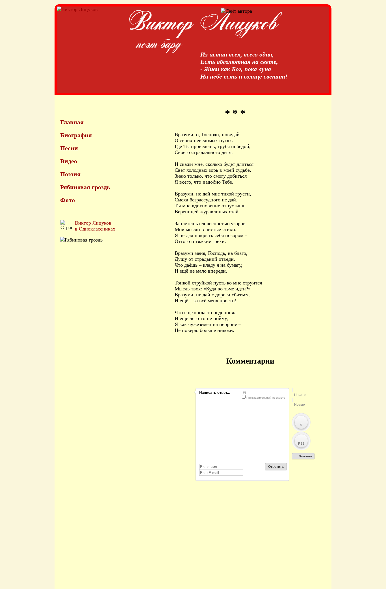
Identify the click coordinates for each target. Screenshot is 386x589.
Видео (68, 161)
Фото (67, 200)
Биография (76, 135)
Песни (69, 148)
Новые (299, 405)
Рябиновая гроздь (85, 187)
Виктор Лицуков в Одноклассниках (95, 226)
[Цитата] (263, 393)
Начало (300, 395)
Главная (72, 122)
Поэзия (70, 174)
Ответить (305, 456)
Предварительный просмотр (265, 397)
